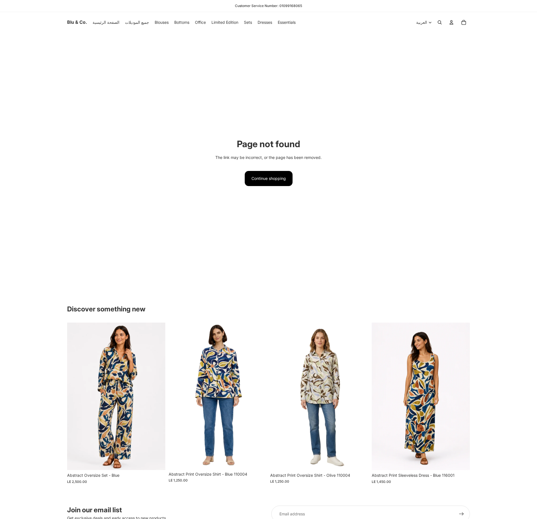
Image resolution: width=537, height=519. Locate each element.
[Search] (440, 22)
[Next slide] (258, 395)
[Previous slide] (177, 395)
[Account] (451, 22)
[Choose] (157, 461)
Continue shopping (268, 178)
